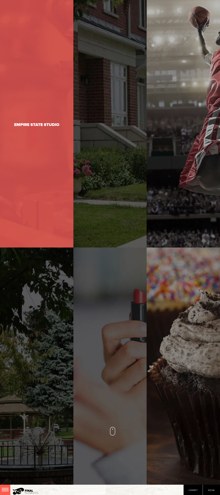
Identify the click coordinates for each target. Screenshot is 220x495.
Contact (193, 490)
